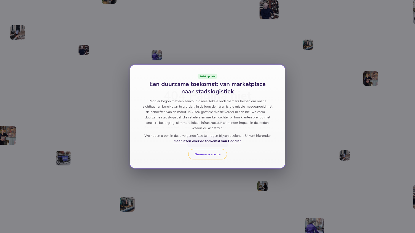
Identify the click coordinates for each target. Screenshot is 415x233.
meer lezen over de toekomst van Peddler (207, 141)
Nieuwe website (208, 154)
